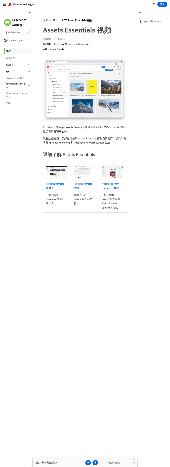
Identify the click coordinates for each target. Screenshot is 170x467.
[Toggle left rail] (30, 13)
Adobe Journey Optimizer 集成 (110, 186)
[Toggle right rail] (139, 13)
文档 (45, 20)
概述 (8, 50)
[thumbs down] (95, 462)
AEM (55, 20)
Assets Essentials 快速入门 (55, 186)
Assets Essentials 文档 (83, 186)
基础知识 (9, 65)
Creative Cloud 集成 (15, 78)
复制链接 (158, 21)
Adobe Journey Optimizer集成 (17, 94)
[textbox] (17, 32)
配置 (8, 71)
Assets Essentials (57, 49)
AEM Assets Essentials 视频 (77, 20)
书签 (146, 21)
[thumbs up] (88, 462)
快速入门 (10, 58)
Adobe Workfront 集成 (16, 85)
